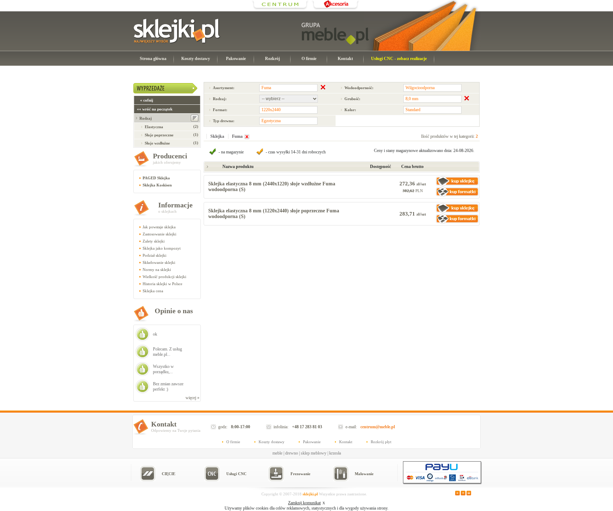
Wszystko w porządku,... (163, 369)
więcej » (192, 397)
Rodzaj (145, 118)
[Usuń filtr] (246, 137)
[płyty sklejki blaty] (280, 8)
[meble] (335, 34)
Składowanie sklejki (159, 262)
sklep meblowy (313, 453)
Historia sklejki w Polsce (162, 284)
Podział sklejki (154, 255)
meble (277, 453)
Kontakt (345, 58)
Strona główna (153, 58)
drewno (291, 453)
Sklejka (217, 136)
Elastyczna (154, 127)
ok (155, 334)
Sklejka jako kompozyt (162, 248)
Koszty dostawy (195, 58)
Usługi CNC (236, 474)
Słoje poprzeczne (159, 135)
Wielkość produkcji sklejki (164, 276)
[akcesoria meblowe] (335, 8)
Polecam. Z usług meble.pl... (167, 352)
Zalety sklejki (154, 241)
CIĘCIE (168, 474)
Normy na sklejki (157, 269)
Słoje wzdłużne (157, 143)
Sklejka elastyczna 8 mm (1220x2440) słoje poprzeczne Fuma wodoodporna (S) (273, 213)
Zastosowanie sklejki (159, 234)
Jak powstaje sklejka (159, 227)
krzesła (335, 453)
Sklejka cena (153, 291)
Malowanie (364, 474)
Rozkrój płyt (381, 442)
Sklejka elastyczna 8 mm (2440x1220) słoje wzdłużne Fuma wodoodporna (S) (271, 186)
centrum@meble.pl (377, 426)
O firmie (309, 58)
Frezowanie (300, 474)
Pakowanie (236, 58)
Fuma (237, 136)
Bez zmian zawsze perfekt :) (168, 386)
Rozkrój (272, 58)
